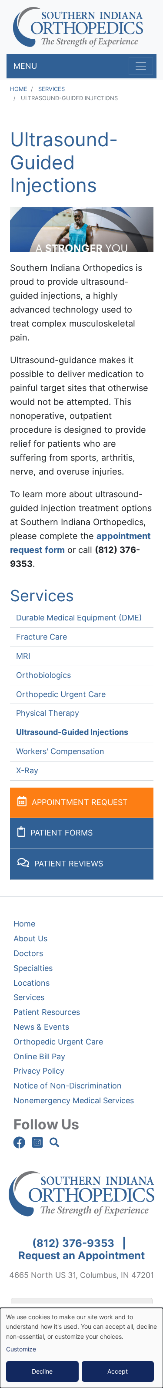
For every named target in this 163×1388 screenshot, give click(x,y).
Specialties (33, 968)
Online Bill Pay (39, 1056)
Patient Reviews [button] (68, 863)
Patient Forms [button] (61, 832)
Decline (42, 1371)
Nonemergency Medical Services (73, 1100)
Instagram (37, 1142)
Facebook (19, 1142)
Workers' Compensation (60, 751)
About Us (30, 938)
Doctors (28, 953)
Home (18, 88)
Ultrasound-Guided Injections (72, 732)
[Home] (78, 27)
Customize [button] (21, 1349)
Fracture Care (41, 636)
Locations (31, 982)
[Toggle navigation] (141, 66)
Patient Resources (46, 1012)
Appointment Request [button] (80, 802)
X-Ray (27, 770)
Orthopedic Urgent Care (61, 694)
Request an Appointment (81, 1255)
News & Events (41, 1026)
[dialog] (81, 1348)
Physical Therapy (47, 713)
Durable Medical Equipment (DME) (79, 617)
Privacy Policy (38, 1070)
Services (51, 88)
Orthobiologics (43, 675)
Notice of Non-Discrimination (67, 1085)
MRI (23, 655)
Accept (117, 1371)
